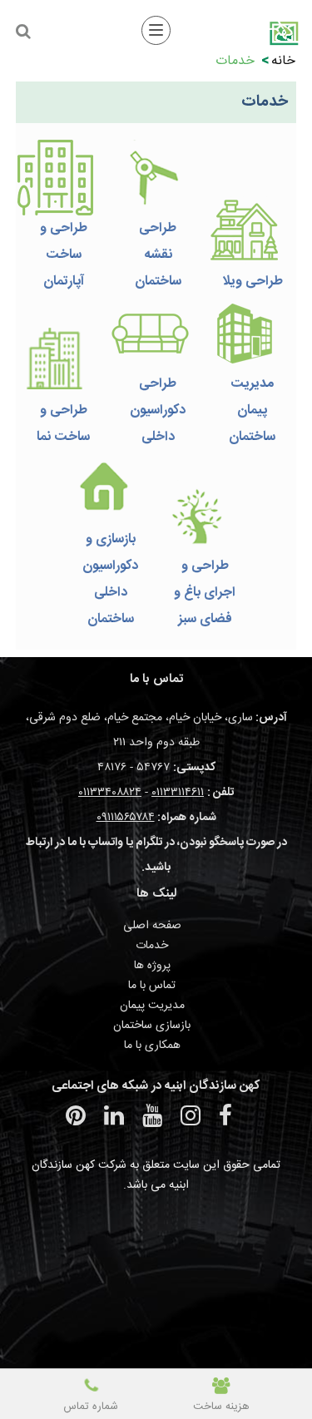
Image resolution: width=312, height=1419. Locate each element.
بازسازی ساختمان (152, 1025)
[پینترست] (76, 1115)
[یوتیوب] (152, 1115)
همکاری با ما (152, 1045)
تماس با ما (152, 985)
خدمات (152, 946)
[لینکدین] (114, 1115)
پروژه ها (152, 966)
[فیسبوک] (225, 1115)
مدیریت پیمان (152, 1005)
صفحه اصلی (152, 926)
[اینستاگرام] (191, 1115)
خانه (283, 61)
